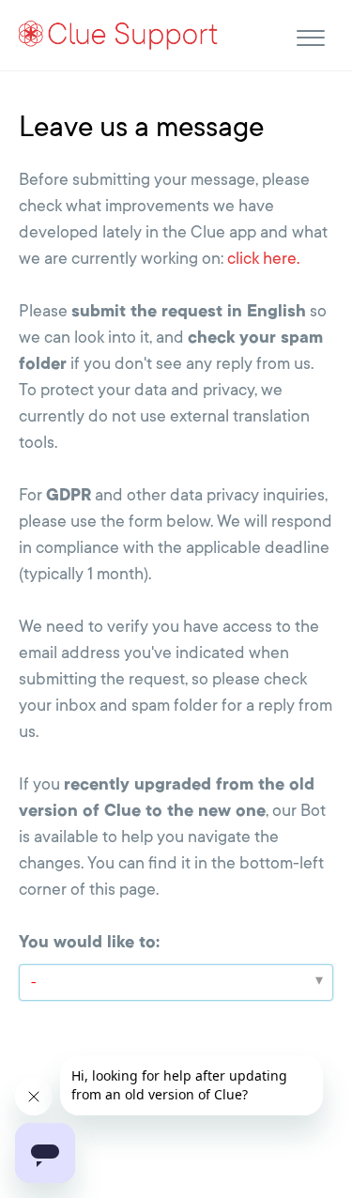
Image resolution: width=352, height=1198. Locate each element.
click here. (263, 258)
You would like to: (89, 941)
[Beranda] (119, 34)
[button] (310, 35)
